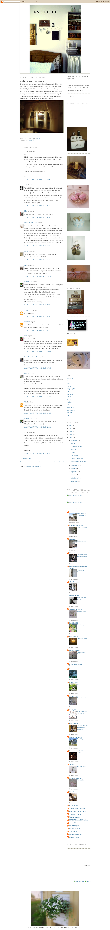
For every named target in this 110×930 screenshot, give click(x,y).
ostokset (69, 402)
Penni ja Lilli (28, 282)
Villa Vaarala (73, 636)
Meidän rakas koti (75, 828)
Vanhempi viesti (59, 462)
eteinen (69, 381)
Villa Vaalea (73, 792)
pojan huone (70, 407)
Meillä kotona (73, 805)
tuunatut (69, 413)
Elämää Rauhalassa (75, 737)
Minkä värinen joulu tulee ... (79, 461)
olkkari (69, 399)
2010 (71, 431)
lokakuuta (74, 468)
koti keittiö (70, 394)
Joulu (79, 753)
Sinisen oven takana (75, 609)
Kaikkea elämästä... (75, 834)
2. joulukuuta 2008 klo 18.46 (37, 397)
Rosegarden (73, 669)
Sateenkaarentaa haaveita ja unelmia (78, 567)
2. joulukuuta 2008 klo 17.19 (37, 368)
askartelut (70, 378)
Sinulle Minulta (74, 823)
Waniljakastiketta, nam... (77, 811)
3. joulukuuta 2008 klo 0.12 (37, 453)
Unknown (27, 310)
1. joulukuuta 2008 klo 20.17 (37, 276)
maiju (26, 185)
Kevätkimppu (81, 625)
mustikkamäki (74, 595)
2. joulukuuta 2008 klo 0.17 (37, 330)
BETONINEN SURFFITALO (81, 514)
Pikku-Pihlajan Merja (30, 223)
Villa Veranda (73, 723)
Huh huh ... (74, 443)
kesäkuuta (74, 481)
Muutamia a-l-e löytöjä (81, 598)
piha (68, 405)
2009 (71, 435)
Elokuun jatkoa (81, 611)
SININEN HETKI (75, 814)
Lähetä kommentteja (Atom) (32, 466)
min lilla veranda (74, 582)
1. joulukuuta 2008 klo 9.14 (37, 206)
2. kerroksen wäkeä (75, 664)
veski (68, 415)
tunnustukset (71, 410)
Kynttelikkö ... (75, 455)
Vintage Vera (73, 696)
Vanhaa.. (73, 452)
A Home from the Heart (77, 808)
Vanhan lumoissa (74, 817)
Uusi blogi (80, 739)
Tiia (25, 402)
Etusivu (41, 462)
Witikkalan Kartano (75, 553)
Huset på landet (74, 710)
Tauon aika (80, 780)
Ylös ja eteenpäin (82, 527)
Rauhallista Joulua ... (77, 446)
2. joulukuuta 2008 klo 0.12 (37, 305)
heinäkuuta (74, 478)
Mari (25, 211)
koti (68, 391)
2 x (78, 684)
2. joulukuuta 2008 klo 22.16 (37, 427)
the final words (81, 766)
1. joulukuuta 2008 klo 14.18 (37, 260)
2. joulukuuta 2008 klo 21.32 (37, 413)
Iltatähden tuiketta (75, 778)
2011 (71, 428)
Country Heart (74, 837)
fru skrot (72, 764)
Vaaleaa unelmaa (74, 650)
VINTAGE (72, 539)
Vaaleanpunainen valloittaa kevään (82, 555)
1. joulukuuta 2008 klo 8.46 (37, 179)
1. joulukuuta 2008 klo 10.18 (37, 246)
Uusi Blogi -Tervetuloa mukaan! (83, 571)
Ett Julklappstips (82, 541)
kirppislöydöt (71, 389)
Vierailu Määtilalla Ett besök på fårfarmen (83, 727)
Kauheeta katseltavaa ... (78, 458)
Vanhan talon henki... (81, 653)
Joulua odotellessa (82, 638)
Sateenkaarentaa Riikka (31, 357)
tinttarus (26, 373)
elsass (71, 512)
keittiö (31, 140)
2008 (71, 438)
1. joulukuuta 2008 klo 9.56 (37, 217)
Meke (26, 265)
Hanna (26, 251)
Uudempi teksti (24, 462)
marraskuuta (75, 465)
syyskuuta (74, 472)
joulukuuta (74, 440)
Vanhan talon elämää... (76, 751)
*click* (81, 495)
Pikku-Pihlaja (73, 682)
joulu (68, 383)
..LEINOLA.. (73, 831)
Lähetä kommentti (25, 458)
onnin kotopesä (74, 825)
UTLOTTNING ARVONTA (82, 712)
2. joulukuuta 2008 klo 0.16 (37, 316)
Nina (25, 336)
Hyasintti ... (74, 449)
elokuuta (74, 475)
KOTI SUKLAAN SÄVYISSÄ (78, 820)
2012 (71, 425)
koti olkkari (70, 397)
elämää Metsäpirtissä (76, 525)
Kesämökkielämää (82, 698)
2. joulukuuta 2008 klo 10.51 (37, 352)
